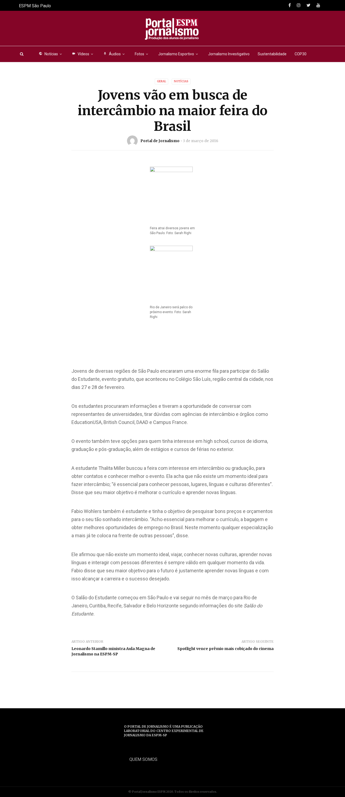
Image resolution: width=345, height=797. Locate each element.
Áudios (112, 54)
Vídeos (80, 54)
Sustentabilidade (272, 54)
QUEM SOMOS (143, 759)
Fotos (139, 54)
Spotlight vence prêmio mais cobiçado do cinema (225, 648)
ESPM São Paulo (35, 5)
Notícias (48, 54)
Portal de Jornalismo (160, 141)
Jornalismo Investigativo (229, 54)
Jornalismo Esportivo (176, 54)
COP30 (300, 54)
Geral (161, 81)
